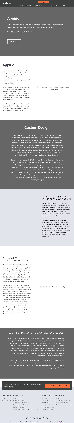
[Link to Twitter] (30, 418)
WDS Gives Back (47, 409)
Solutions (38, 5)
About (57, 5)
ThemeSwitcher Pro (61, 402)
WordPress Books (48, 407)
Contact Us (43, 2)
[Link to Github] (34, 418)
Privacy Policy (6, 400)
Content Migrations (19, 407)
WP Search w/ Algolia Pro (63, 405)
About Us (45, 400)
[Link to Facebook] (27, 418)
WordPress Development (21, 402)
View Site (14, 41)
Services (29, 5)
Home (21, 5)
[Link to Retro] (43, 418)
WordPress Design (19, 400)
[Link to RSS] (47, 418)
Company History (47, 405)
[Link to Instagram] (40, 418)
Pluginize (58, 398)
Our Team (45, 402)
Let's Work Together (57, 385)
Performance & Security (20, 405)
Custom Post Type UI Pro (63, 400)
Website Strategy (18, 398)
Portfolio (49, 5)
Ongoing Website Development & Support (26, 409)
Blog (64, 5)
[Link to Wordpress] (37, 418)
